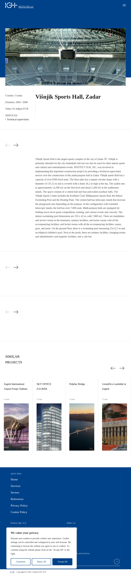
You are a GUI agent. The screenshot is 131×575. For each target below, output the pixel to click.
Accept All (62, 562)
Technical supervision (18, 119)
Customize (20, 562)
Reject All (41, 562)
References (17, 499)
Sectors (15, 492)
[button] (124, 5)
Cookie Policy (19, 512)
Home (14, 479)
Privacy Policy (19, 505)
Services (15, 486)
